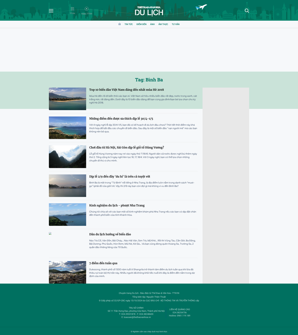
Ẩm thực (163, 24)
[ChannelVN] (149, 11)
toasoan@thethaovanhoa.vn (137, 317)
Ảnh (152, 24)
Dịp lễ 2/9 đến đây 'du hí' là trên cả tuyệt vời (119, 176)
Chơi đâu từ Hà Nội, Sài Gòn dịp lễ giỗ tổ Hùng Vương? (126, 147)
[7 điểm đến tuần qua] (67, 272)
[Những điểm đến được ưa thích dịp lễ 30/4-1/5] (67, 127)
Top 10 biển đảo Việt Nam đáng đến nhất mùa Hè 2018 (126, 89)
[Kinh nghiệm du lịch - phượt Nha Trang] (67, 214)
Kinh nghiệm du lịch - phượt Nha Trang (117, 205)
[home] (119, 24)
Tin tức (128, 24)
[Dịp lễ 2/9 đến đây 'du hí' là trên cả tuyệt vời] (67, 185)
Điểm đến (141, 24)
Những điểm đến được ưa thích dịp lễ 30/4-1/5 (121, 118)
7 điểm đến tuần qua (103, 263)
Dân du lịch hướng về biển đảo (110, 234)
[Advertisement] (149, 50)
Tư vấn (176, 24)
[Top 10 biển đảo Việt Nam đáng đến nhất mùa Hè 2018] (67, 99)
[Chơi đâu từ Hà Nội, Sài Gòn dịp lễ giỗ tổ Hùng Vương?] (67, 156)
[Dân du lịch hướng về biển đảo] (67, 243)
